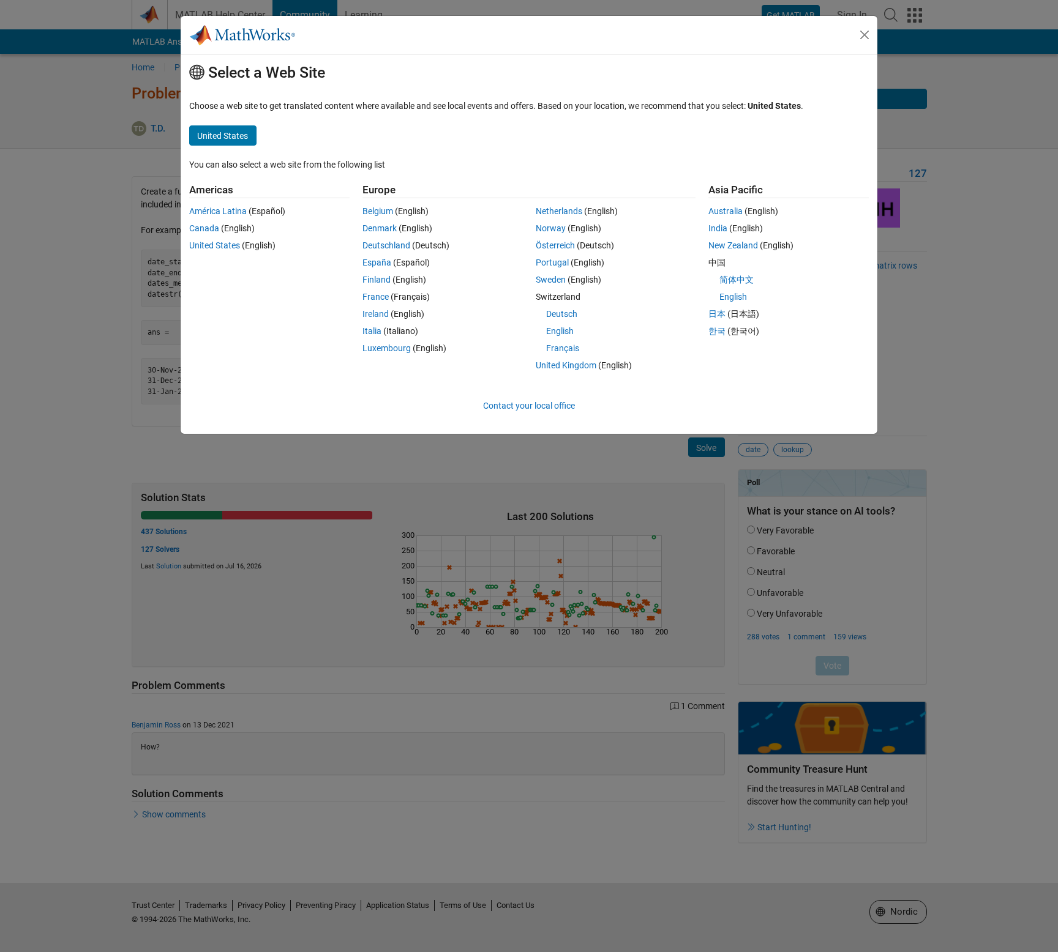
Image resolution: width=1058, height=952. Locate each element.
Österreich (555, 245)
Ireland (375, 314)
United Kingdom (566, 365)
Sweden (551, 279)
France (375, 297)
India (717, 228)
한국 (717, 331)
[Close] (864, 34)
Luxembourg (386, 348)
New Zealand (733, 245)
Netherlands (559, 211)
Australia (725, 211)
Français (562, 348)
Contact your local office (529, 406)
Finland (376, 279)
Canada (204, 228)
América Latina (218, 211)
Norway (551, 228)
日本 (717, 314)
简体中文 (736, 279)
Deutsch (561, 314)
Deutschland (386, 245)
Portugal (552, 262)
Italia (371, 331)
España (376, 262)
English (560, 331)
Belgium (377, 211)
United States (214, 245)
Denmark (379, 228)
